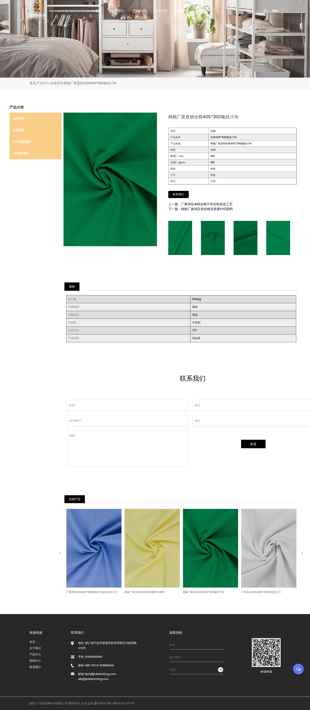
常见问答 (161, 10)
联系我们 (204, 10)
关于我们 (117, 10)
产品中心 (139, 10)
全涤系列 (19, 130)
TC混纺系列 (21, 153)
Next (302, 554)
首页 (98, 10)
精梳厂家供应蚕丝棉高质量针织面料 (207, 209)
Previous (60, 554)
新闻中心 (183, 10)
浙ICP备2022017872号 (120, 703)
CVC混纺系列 (22, 142)
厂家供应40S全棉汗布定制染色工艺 (206, 204)
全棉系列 (56, 83)
